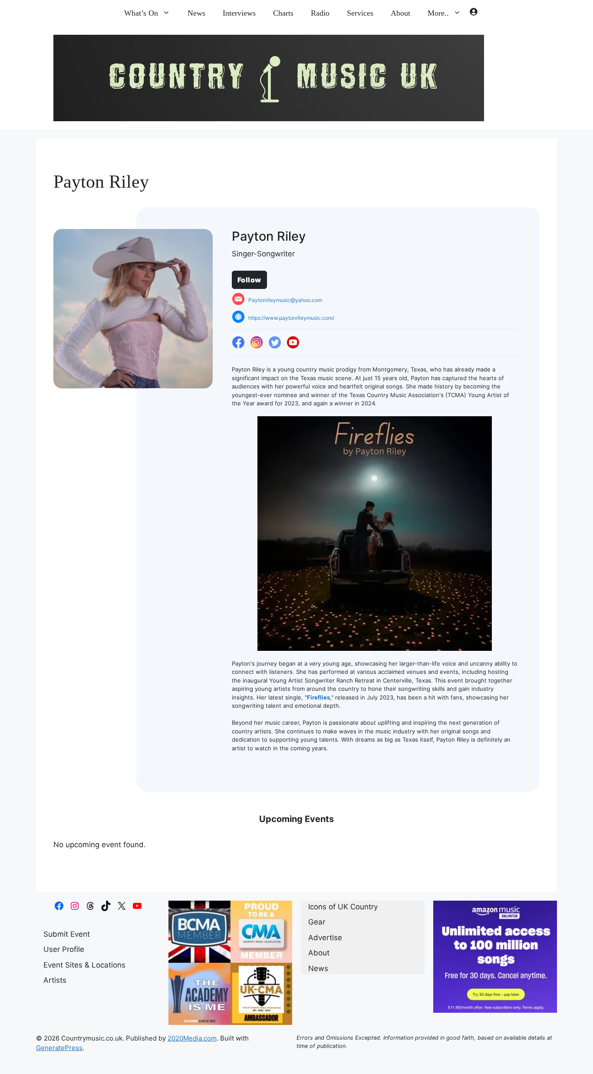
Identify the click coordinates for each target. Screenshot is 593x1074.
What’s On (141, 13)
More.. (438, 13)
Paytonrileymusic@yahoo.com (285, 300)
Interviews (239, 13)
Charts (283, 13)
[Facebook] (238, 343)
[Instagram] (256, 343)
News (196, 13)
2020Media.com (192, 1038)
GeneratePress (59, 1048)
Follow (249, 279)
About (400, 13)
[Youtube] (293, 343)
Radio (320, 13)
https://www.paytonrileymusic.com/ (291, 318)
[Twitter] (274, 343)
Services (360, 13)
